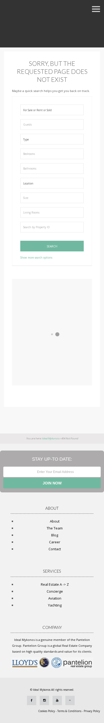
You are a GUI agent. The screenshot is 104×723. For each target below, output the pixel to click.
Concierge (55, 591)
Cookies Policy (47, 711)
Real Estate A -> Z (55, 584)
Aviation (54, 598)
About (54, 521)
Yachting (55, 605)
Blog (54, 535)
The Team (55, 528)
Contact (55, 549)
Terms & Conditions (69, 711)
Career (54, 542)
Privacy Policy (92, 711)
